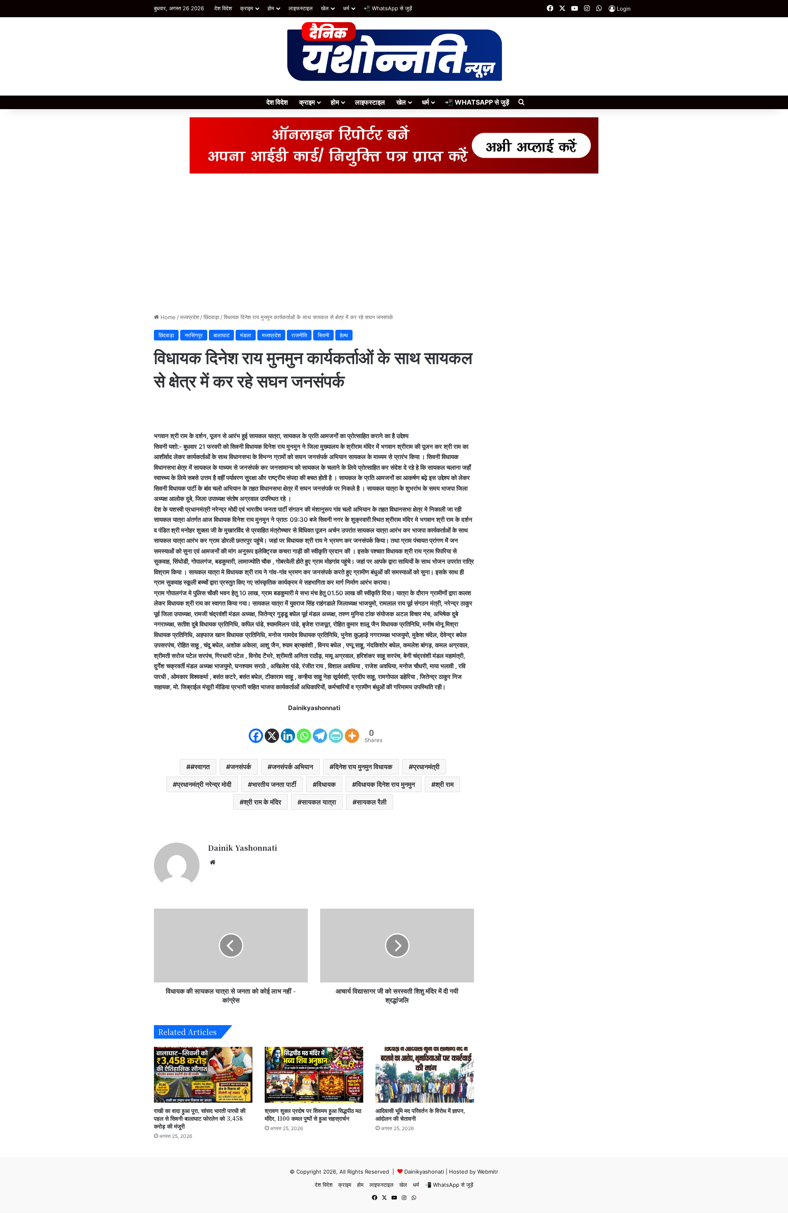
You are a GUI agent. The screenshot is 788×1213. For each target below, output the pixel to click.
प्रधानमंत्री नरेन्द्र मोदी (204, 784)
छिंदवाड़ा (211, 317)
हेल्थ (344, 335)
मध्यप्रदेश (189, 317)
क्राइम (246, 8)
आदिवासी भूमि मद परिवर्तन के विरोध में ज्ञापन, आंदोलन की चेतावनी (420, 1114)
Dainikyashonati (424, 1171)
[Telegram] (320, 729)
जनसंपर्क (240, 767)
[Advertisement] (394, 243)
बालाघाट (221, 335)
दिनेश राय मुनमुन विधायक (363, 767)
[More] (352, 729)
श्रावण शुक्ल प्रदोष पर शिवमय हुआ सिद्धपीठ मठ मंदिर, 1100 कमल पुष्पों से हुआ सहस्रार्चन (313, 1114)
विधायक (326, 784)
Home (167, 317)
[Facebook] (256, 729)
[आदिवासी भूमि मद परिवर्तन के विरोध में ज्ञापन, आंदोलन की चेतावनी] (425, 1074)
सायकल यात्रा (319, 802)
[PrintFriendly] (336, 729)
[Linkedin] (288, 729)
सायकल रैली (372, 802)
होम (271, 8)
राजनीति (299, 335)
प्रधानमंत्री (426, 767)
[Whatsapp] (304, 729)
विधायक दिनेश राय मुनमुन (385, 784)
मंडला (245, 335)
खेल (325, 8)
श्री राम (444, 784)
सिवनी (323, 335)
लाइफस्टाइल (301, 8)
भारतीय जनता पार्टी (274, 784)
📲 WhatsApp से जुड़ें (388, 8)
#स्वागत (200, 767)
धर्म (346, 8)
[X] (272, 729)
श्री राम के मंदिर (262, 802)
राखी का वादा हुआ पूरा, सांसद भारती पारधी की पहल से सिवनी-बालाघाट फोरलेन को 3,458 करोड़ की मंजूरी (199, 1118)
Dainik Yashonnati (242, 847)
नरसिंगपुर (194, 335)
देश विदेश (223, 8)
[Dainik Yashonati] (394, 52)
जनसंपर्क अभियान (292, 767)
